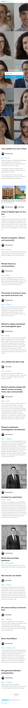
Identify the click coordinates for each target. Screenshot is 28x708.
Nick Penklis (8, 366)
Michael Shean (9, 153)
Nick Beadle (21, 207)
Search (14, 77)
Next (16, 694)
